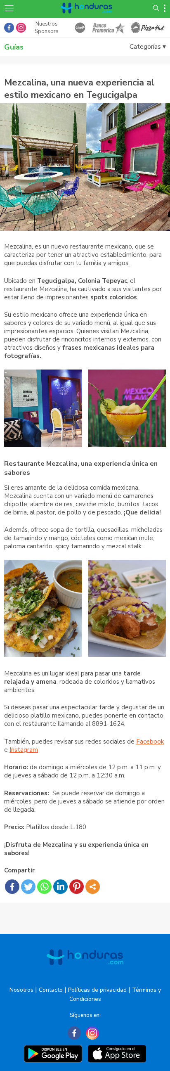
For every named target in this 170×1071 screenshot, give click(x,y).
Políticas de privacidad (97, 990)
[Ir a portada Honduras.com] (87, 17)
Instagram (23, 750)
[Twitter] (28, 886)
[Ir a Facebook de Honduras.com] (9, 28)
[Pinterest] (76, 886)
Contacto (51, 990)
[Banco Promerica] (108, 28)
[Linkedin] (60, 886)
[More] (92, 886)
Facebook (150, 741)
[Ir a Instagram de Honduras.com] (21, 28)
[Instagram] (92, 1033)
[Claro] (80, 28)
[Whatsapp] (44, 886)
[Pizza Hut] (148, 28)
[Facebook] (12, 886)
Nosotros (21, 990)
